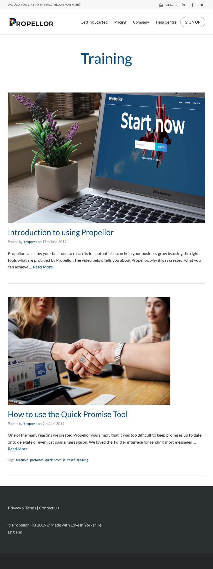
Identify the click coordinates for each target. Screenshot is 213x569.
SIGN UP (192, 22)
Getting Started (94, 22)
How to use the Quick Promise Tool (68, 414)
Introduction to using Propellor (61, 232)
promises (37, 460)
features (22, 460)
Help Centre (166, 22)
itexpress (30, 242)
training (82, 460)
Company (141, 22)
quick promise (55, 460)
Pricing (120, 22)
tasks (71, 460)
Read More (43, 266)
